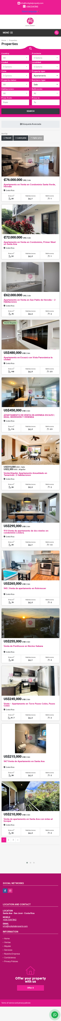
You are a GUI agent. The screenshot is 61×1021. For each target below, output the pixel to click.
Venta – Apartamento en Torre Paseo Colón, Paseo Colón (29, 704)
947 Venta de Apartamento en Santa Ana (24, 761)
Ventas (7, 942)
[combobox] (15, 58)
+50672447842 (32, 6)
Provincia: (36, 54)
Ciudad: (4, 62)
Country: (5, 54)
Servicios (8, 950)
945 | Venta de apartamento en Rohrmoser (25, 588)
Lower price (21, 138)
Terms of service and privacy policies (15, 1003)
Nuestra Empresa (12, 954)
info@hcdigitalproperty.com (15, 926)
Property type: (39, 71)
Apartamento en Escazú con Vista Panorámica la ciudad (28, 358)
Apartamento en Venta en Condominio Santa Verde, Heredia (30, 185)
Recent (8, 138)
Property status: (9, 80)
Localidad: (36, 62)
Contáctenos (10, 957)
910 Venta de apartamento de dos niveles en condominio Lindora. (26, 531)
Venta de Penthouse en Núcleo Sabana (23, 646)
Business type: (39, 80)
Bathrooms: (37, 89)
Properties (13, 40)
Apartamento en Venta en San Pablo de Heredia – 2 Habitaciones (29, 301)
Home (3, 40)
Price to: (36, 98)
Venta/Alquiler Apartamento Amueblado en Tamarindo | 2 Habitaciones (25, 474)
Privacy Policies (11, 961)
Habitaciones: (7, 89)
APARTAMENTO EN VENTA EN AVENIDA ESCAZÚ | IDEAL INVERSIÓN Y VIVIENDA (29, 416)
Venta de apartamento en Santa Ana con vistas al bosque (28, 820)
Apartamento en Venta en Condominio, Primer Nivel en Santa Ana (30, 243)
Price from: (6, 98)
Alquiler (7, 946)
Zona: (4, 71)
